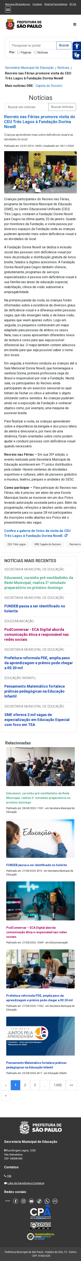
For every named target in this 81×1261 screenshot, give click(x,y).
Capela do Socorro (49, 86)
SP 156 (73, 4)
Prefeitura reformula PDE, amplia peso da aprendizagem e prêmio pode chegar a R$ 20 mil (38, 663)
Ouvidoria (37, 4)
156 (9, 1175)
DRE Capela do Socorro (47, 544)
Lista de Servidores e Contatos (25, 1183)
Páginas (26, 52)
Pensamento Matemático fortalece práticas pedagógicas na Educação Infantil (34, 691)
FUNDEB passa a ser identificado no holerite (34, 608)
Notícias (43, 52)
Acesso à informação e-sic (17, 4)
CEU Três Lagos (16, 544)
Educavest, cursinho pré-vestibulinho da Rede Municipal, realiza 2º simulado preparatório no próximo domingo (38, 582)
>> (71, 1085)
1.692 (58, 1085)
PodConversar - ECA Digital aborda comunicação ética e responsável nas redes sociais (36, 634)
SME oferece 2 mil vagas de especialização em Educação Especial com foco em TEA (37, 719)
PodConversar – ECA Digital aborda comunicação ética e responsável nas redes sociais (36, 932)
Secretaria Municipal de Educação (29, 68)
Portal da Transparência (55, 4)
